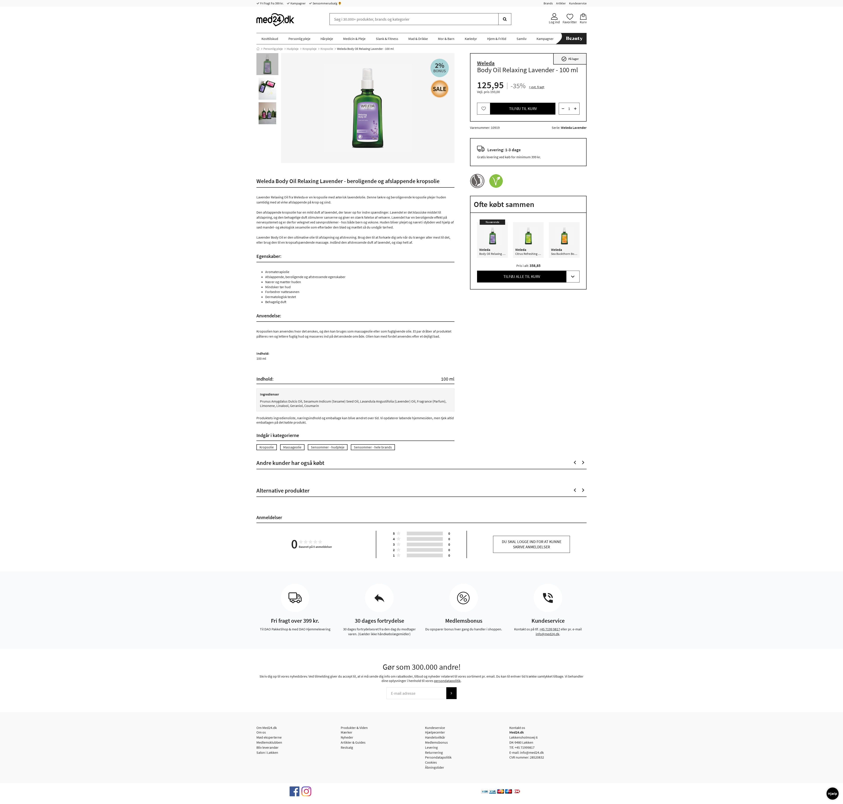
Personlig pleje (299, 38)
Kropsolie (327, 49)
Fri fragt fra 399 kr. (271, 3)
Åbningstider (434, 767)
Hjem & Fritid (496, 38)
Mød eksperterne (269, 737)
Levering (431, 747)
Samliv (521, 38)
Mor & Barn (446, 38)
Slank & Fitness (387, 38)
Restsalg (347, 747)
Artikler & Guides (353, 742)
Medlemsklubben (269, 742)
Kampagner (298, 3)
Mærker (346, 732)
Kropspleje (310, 49)
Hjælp (832, 793)
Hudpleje (293, 49)
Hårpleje (327, 38)
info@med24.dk (547, 634)
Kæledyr (471, 38)
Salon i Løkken (267, 752)
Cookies (431, 762)
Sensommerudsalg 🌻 (327, 3)
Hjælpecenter (435, 732)
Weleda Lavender (574, 127)
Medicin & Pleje (354, 38)
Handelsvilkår (435, 737)
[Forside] (257, 49)
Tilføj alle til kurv (521, 276)
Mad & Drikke (418, 38)
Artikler (561, 3)
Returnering (434, 752)
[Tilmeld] (451, 693)
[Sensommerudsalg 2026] (439, 88)
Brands (548, 3)
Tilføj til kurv (523, 108)
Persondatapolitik (438, 757)
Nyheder (347, 737)
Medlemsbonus (436, 742)
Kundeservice (578, 3)
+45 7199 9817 (549, 629)
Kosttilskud (269, 38)
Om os (261, 732)
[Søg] (504, 19)
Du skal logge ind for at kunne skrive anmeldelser (531, 544)
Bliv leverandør (267, 747)
